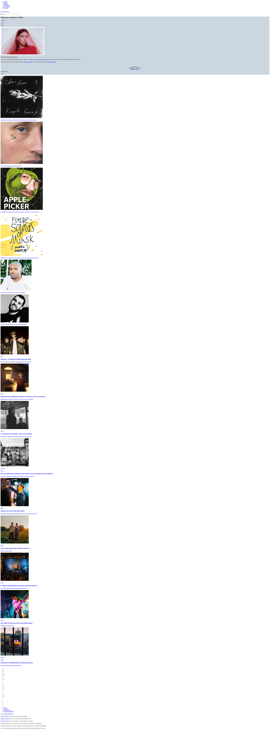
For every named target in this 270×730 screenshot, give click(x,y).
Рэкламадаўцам (7, 710)
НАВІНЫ (5, 4)
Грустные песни (28, 61)
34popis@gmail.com (8, 713)
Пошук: (2, 14)
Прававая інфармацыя (8, 711)
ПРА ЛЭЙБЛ (6, 6)
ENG (8, 11)
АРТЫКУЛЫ (6, 5)
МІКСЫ (5, 3)
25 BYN (135, 69)
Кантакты (5, 709)
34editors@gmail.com (5, 718)
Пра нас (5, 707)
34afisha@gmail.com (5, 716)
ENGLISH (5, 8)
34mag (2, 22)
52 (3, 679)
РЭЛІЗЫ (5, 1)
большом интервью (51, 61)
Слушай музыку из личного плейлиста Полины (39, 59)
